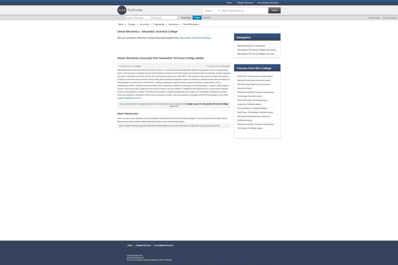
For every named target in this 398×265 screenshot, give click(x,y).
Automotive (174, 24)
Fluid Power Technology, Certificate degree (255, 112)
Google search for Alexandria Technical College (207, 104)
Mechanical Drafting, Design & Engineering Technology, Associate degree (255, 94)
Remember (186, 18)
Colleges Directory (245, 3)
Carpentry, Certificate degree (249, 104)
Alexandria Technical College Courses (255, 54)
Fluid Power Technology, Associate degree (255, 76)
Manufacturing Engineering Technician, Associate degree (253, 86)
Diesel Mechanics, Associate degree (252, 100)
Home (229, 3)
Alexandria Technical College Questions (256, 49)
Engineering (158, 24)
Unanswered (374, 18)
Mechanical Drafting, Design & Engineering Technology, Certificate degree (255, 126)
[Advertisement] (174, 48)
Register (206, 17)
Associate (144, 24)
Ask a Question (390, 18)
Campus (131, 24)
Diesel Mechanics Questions (251, 45)
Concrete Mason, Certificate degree (252, 108)
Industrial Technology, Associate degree (254, 80)
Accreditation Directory (268, 3)
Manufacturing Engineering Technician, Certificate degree (253, 118)
